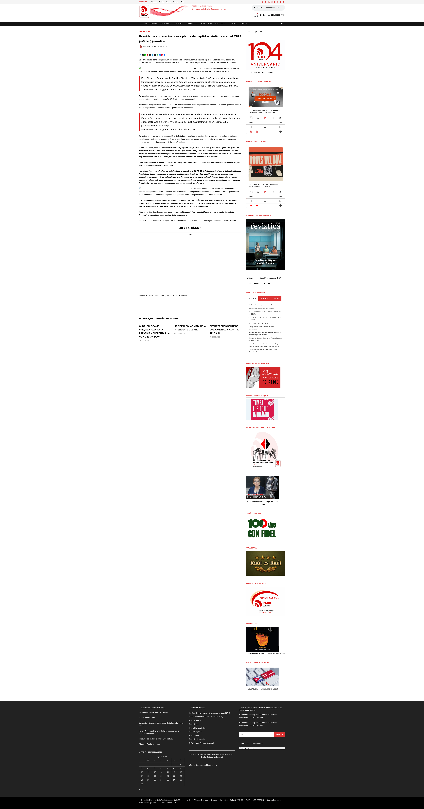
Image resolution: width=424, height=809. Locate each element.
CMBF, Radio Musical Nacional (201, 743)
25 (148, 780)
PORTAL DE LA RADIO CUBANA (202, 6)
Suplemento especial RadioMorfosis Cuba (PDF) (265, 653)
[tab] (252, 298)
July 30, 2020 (189, 89)
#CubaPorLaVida (203, 122)
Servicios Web (178, 2)
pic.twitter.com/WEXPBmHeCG (223, 86)
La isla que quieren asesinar (258, 323)
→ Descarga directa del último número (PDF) (263, 278)
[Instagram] (272, 2)
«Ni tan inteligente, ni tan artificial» (261, 305)
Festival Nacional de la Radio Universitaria (156, 739)
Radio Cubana (151, 46)
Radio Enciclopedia (197, 739)
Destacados (165, 23)
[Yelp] (277, 2)
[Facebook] (263, 2)
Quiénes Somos (165, 2)
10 (142, 772)
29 (174, 780)
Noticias (178, 23)
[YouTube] (266, 2)
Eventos (244, 23)
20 (161, 776)
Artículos (219, 23)
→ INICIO (144, 23)
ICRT (175, 803)
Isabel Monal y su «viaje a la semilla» (261, 308)
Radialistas (205, 23)
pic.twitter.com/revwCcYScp (155, 125)
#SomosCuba (197, 86)
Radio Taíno (194, 735)
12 (155, 772)
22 (174, 776)
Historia (232, 23)
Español (251, 32)
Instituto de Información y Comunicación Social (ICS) (209, 713)
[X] (269, 2)
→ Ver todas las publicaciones (258, 283)
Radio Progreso (195, 732)
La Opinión (191, 23)
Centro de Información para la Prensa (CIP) (206, 717)
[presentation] (252, 298)
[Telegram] (280, 2)
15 (174, 772)
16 (181, 772)
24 (142, 780)
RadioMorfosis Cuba (147, 718)
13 (161, 772)
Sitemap (154, 2)
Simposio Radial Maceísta (149, 744)
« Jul (141, 790)
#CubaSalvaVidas (181, 86)
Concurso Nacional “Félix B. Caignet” (153, 712)
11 (148, 772)
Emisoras (153, 23)
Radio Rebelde (195, 720)
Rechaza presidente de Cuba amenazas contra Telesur (224, 329)
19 (155, 776)
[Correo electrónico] (283, 2)
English (259, 32)
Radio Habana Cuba (197, 728)
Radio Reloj (194, 724)
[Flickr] (275, 2)
